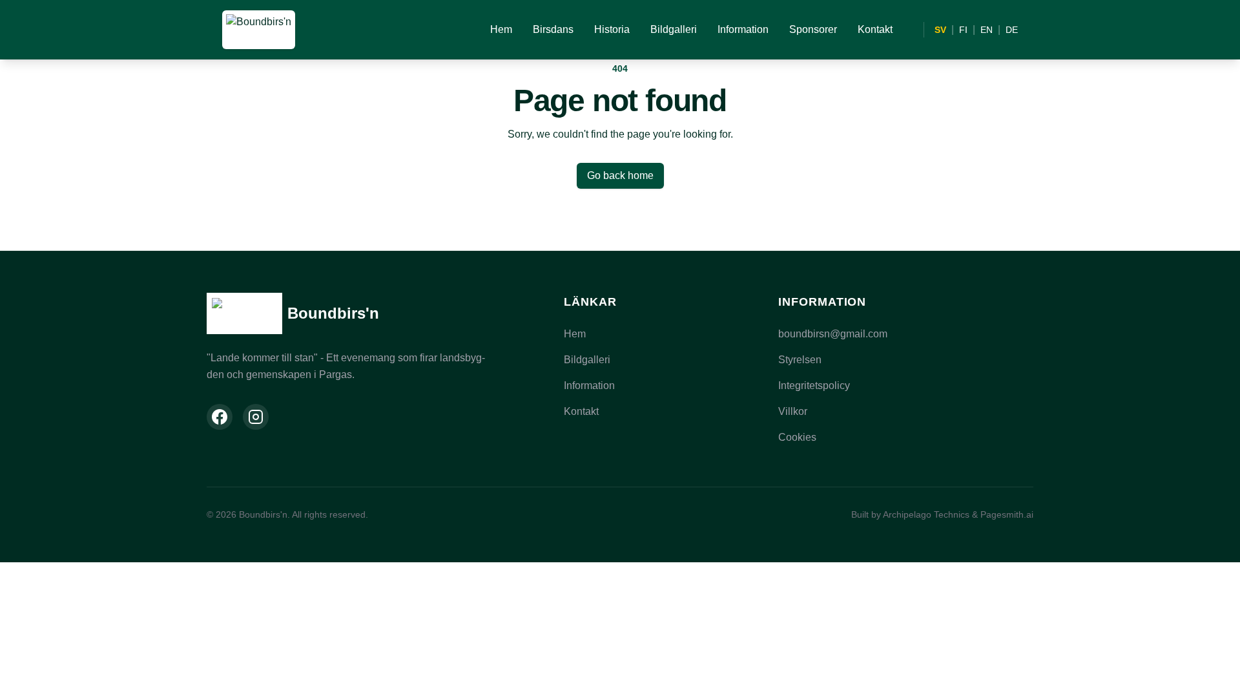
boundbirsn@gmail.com (832, 333)
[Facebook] (219, 417)
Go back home (620, 175)
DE (1012, 30)
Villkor (792, 411)
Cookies (797, 437)
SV (940, 30)
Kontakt (875, 29)
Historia (612, 29)
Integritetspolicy (814, 385)
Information (743, 29)
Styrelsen (800, 359)
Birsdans (553, 29)
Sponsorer (813, 29)
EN (986, 30)
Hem (501, 29)
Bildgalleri (673, 29)
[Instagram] (256, 417)
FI (963, 30)
